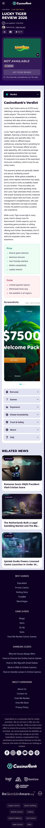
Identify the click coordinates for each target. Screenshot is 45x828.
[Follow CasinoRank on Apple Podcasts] (37, 752)
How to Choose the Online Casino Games (22, 658)
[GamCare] (31, 779)
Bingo (22, 618)
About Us (22, 689)
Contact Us (22, 693)
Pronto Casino (22, 587)
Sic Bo (22, 627)
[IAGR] (9, 779)
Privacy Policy (22, 707)
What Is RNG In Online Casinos (22, 667)
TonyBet (22, 596)
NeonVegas (22, 601)
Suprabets (22, 583)
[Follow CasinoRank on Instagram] (13, 752)
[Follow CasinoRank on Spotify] (31, 752)
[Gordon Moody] (22, 786)
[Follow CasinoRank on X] (19, 752)
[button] (22, 94)
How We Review (22, 698)
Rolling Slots (22, 592)
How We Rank (22, 702)
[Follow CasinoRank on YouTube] (25, 752)
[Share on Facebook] (10, 32)
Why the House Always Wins (22, 653)
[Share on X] (4, 32)
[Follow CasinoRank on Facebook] (7, 752)
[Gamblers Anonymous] (18, 779)
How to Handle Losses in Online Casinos (22, 672)
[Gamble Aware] (18, 793)
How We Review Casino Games (22, 636)
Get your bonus (22, 72)
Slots (22, 632)
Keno (22, 623)
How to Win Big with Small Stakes (22, 662)
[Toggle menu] (3, 3)
